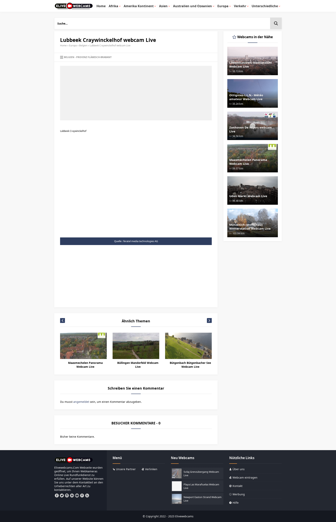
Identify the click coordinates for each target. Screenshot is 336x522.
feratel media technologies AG (140, 241)
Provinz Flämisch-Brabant (94, 57)
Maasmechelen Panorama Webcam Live (85, 365)
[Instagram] (67, 495)
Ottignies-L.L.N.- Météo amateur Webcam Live (246, 97)
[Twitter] (62, 495)
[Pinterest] (82, 495)
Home (63, 45)
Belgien (83, 45)
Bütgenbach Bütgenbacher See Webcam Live (190, 365)
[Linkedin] (72, 495)
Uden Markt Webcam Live (248, 196)
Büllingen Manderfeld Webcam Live (137, 365)
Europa (73, 45)
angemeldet (81, 402)
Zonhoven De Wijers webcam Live (250, 129)
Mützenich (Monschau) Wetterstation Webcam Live (250, 226)
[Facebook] (57, 495)
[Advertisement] (136, 93)
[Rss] (87, 495)
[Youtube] (77, 495)
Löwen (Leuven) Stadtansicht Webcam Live (250, 64)
